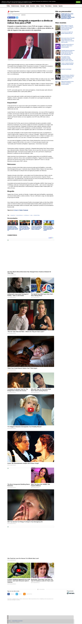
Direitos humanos (15, 6)
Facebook (26, 210)
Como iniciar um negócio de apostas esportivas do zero (67, 33)
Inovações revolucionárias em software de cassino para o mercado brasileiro (67, 46)
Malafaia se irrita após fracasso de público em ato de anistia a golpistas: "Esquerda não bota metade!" (48, 228)
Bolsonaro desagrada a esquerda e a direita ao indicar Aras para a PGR (30, 21)
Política (8, 6)
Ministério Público (37, 215)
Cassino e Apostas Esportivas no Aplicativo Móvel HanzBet (67, 64)
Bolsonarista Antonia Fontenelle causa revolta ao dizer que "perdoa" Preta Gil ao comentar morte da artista (67, 40)
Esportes (60, 6)
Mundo (42, 6)
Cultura (37, 6)
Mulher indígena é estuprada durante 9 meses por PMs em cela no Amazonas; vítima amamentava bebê (67, 27)
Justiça (31, 215)
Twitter (21, 210)
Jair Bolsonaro (26, 215)
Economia (32, 6)
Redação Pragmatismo (14, 11)
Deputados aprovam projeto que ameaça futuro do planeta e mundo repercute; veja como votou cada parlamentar (68, 52)
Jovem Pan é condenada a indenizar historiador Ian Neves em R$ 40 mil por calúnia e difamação (36, 228)
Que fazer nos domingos (66, 69)
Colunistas (55, 6)
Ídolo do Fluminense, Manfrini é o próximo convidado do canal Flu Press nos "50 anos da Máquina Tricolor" (67, 77)
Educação (22, 6)
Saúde (27, 6)
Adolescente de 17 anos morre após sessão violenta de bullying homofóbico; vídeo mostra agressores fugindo (68, 16)
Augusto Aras (13, 215)
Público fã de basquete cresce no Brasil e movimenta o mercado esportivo (67, 83)
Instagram (16, 210)
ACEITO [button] (78, 2)
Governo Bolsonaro (19, 215)
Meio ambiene (48, 6)
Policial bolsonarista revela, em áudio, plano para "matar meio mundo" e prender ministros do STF (24, 228)
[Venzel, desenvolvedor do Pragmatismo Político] (71, 593)
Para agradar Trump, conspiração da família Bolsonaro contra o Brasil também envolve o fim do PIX (12, 228)
